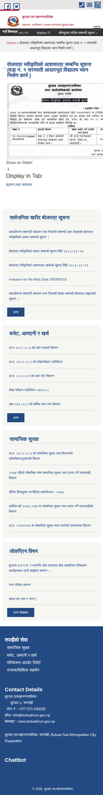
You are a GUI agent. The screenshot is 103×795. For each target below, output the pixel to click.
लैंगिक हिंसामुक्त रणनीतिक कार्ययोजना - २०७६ (36, 492)
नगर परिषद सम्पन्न (20, 585)
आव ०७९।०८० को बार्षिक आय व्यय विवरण (34, 404)
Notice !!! (39, 33)
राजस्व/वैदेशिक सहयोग (23, 670)
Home (11, 43)
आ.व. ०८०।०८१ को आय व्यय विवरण (31, 376)
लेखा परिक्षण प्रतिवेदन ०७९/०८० (29, 390)
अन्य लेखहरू (20, 612)
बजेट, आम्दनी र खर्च (22, 655)
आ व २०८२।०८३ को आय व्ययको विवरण (33, 348)
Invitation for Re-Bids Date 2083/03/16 (38, 279)
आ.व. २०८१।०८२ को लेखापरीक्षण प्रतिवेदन (36, 362)
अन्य (15, 312)
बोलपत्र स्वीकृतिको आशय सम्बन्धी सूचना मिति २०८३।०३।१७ (46, 251)
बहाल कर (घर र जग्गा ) (23, 599)
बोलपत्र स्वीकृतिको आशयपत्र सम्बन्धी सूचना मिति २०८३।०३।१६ (48, 265)
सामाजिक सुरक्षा (18, 647)
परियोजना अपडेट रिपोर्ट (24, 662)
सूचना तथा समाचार (19, 185)
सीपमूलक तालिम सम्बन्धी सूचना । (74, 33)
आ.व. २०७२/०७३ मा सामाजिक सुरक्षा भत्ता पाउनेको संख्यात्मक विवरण (50, 525)
